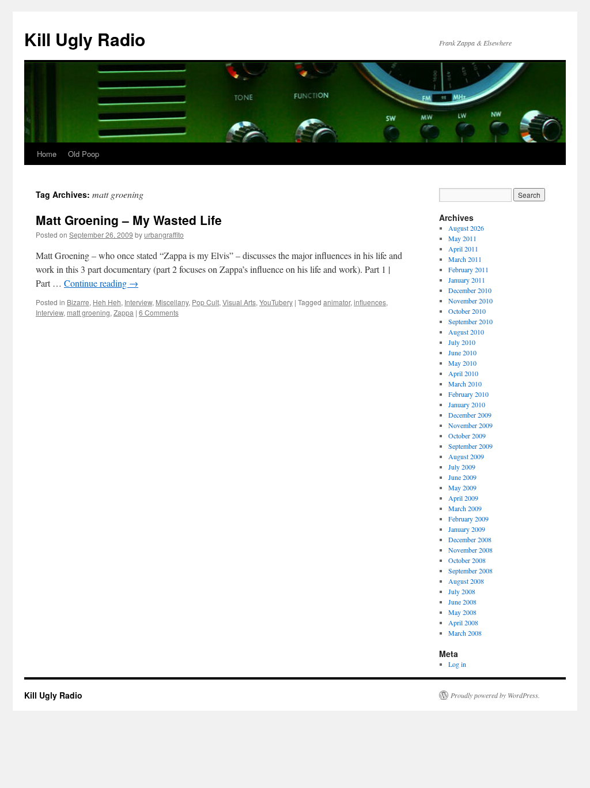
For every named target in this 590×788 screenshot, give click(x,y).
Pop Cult (205, 302)
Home (46, 153)
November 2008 (470, 549)
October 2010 (467, 311)
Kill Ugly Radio (84, 39)
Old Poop (83, 153)
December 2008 (469, 539)
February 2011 (468, 269)
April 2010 (463, 373)
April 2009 (463, 497)
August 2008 (466, 581)
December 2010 (469, 290)
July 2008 (461, 591)
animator (336, 302)
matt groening (88, 312)
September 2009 (470, 446)
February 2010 (468, 394)
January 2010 (466, 404)
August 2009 (466, 456)
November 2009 (470, 425)
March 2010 (465, 383)
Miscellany (172, 302)
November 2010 (470, 300)
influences (370, 302)
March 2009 (465, 508)
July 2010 (461, 342)
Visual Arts (239, 302)
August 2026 (466, 227)
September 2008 (470, 570)
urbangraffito (164, 234)
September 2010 (470, 321)
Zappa (124, 312)
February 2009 (468, 518)
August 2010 (466, 331)
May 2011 (462, 238)
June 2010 (462, 352)
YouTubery (276, 302)
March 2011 (465, 259)
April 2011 (463, 248)
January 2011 (466, 279)
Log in (457, 664)
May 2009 (462, 487)
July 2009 (461, 466)
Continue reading (101, 283)
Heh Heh (107, 302)
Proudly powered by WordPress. (495, 695)
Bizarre (78, 302)
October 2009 (467, 435)
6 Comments (159, 312)
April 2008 (463, 622)
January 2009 (466, 529)
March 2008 (465, 632)
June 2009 (462, 477)
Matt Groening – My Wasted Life (129, 219)
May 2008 (462, 612)
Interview (138, 302)
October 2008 (467, 560)
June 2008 (462, 601)
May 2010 (462, 362)
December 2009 (469, 414)
